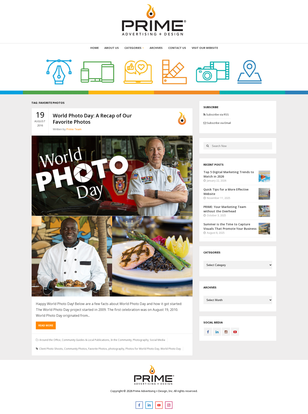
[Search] (207, 145)
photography (116, 348)
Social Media (157, 340)
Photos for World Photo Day (142, 348)
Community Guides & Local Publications (85, 340)
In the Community (121, 340)
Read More (45, 325)
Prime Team (74, 129)
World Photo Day (170, 348)
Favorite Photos (97, 348)
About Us (111, 48)
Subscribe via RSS (217, 114)
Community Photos (75, 348)
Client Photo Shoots (51, 348)
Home (94, 48)
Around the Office (50, 340)
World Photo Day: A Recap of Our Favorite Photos (92, 118)
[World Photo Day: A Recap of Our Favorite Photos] (112, 216)
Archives (156, 48)
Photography (141, 340)
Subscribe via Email (218, 123)
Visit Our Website (205, 48)
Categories (132, 48)
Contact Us (177, 48)
